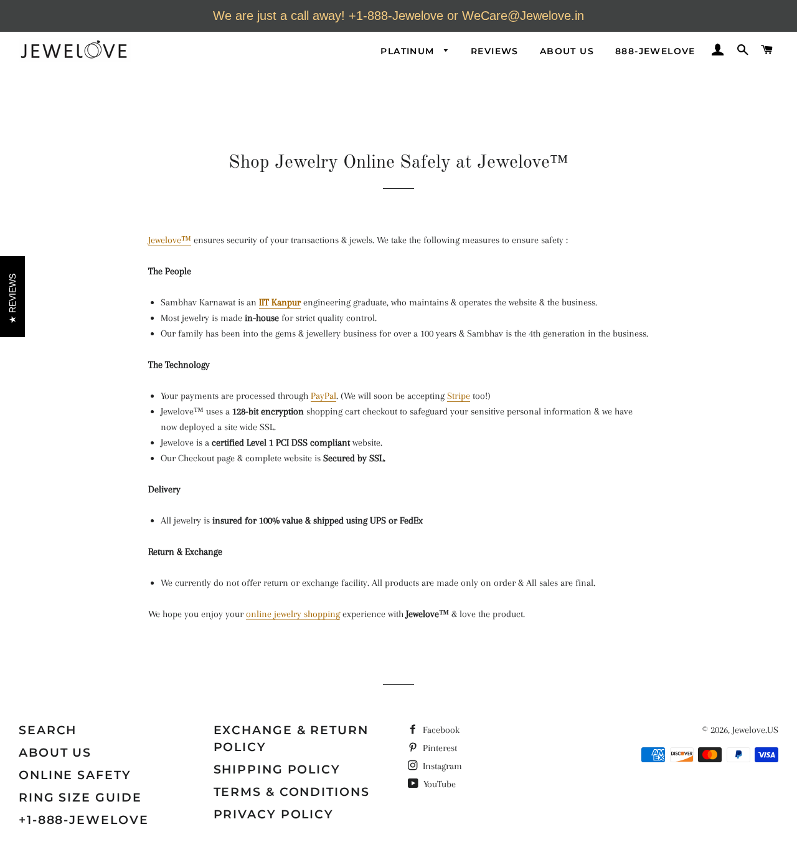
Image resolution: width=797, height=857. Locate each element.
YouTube (438, 784)
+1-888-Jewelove (84, 820)
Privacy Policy (274, 814)
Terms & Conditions (292, 792)
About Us (567, 51)
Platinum (409, 51)
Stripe (458, 395)
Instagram (441, 766)
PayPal (323, 395)
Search (48, 730)
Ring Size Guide (80, 797)
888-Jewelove (655, 51)
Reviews (495, 51)
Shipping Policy (277, 769)
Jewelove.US (755, 729)
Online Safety (75, 775)
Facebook (440, 729)
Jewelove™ (169, 240)
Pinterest (438, 748)
